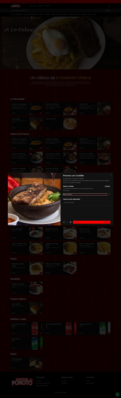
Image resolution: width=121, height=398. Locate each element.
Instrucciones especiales (71, 199)
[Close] (111, 174)
